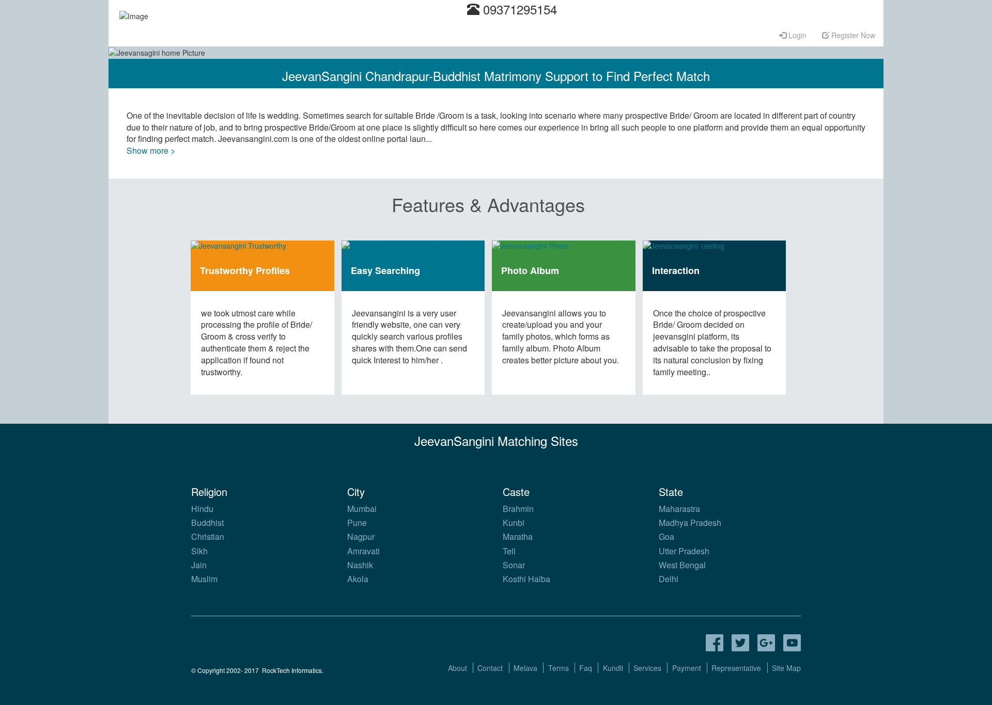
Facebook (714, 642)
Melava (525, 668)
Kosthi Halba (526, 579)
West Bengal (682, 565)
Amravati (363, 551)
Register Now (852, 35)
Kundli (613, 668)
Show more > (151, 150)
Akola (357, 579)
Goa (666, 536)
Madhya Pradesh (690, 522)
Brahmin (518, 509)
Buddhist (207, 522)
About (457, 668)
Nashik (360, 565)
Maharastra (679, 509)
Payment (686, 668)
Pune (357, 522)
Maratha (518, 536)
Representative (736, 668)
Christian (207, 536)
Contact (490, 668)
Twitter (740, 642)
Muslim (204, 579)
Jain (199, 565)
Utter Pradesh (684, 551)
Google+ (766, 642)
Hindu (202, 509)
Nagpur (361, 536)
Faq (585, 668)
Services (647, 668)
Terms (558, 668)
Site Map (786, 668)
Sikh (199, 551)
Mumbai (362, 509)
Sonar (514, 565)
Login (796, 35)
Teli (509, 551)
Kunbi (513, 522)
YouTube (792, 642)
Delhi (668, 579)
